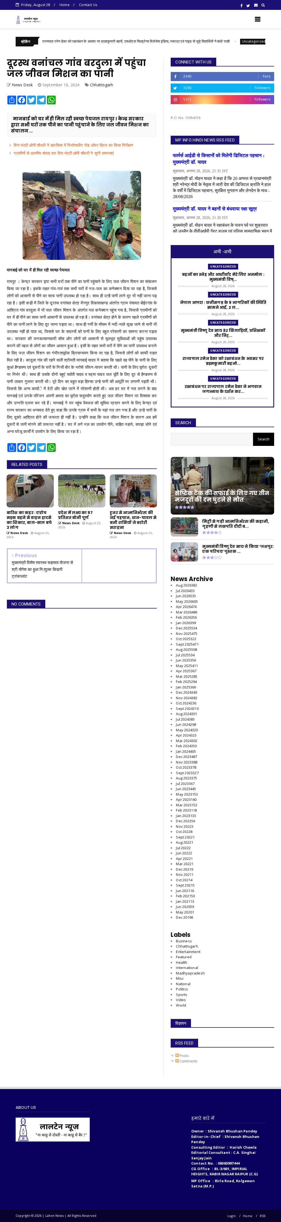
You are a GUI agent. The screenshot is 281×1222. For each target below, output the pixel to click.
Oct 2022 (184, 831)
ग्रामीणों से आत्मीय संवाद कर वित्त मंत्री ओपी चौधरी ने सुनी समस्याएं (64, 153)
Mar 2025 (186, 676)
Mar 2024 (186, 740)
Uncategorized (226, 41)
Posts (184, 1055)
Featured (184, 956)
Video (181, 999)
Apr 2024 (186, 735)
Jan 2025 (186, 687)
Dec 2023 (186, 756)
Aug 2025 (186, 649)
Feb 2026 (186, 617)
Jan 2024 (186, 751)
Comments (188, 1061)
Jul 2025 (185, 654)
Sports (181, 994)
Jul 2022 (183, 847)
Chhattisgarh (101, 84)
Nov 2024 (186, 697)
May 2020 (185, 912)
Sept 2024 (187, 708)
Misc (180, 978)
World (181, 1005)
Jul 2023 (185, 783)
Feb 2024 (186, 745)
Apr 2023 (186, 799)
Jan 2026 (186, 622)
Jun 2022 (184, 853)
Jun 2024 (186, 724)
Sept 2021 (185, 885)
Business (184, 940)
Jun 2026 (186, 595)
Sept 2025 (187, 644)
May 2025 (187, 665)
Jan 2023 (186, 815)
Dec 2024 (186, 692)
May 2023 (187, 794)
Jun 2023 (186, 788)
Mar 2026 (186, 612)
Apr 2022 (184, 858)
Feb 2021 (185, 895)
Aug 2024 (186, 713)
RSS (262, 1216)
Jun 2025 (186, 660)
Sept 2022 (185, 837)
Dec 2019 (184, 917)
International (187, 967)
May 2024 (187, 729)
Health (181, 962)
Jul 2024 (185, 719)
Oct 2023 (186, 767)
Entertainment (188, 951)
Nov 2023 (186, 762)
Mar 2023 (186, 804)
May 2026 (187, 601)
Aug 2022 (184, 842)
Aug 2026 (186, 585)
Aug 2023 (186, 778)
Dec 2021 (184, 869)
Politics (182, 989)
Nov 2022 (184, 826)
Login (231, 1216)
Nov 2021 (184, 874)
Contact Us (88, 4)
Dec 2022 (185, 820)
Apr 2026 (186, 606)
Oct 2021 (184, 879)
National (183, 983)
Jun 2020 (185, 906)
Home (65, 4)
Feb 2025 (186, 681)
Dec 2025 (186, 628)
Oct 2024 (186, 703)
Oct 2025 (186, 638)
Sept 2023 (187, 772)
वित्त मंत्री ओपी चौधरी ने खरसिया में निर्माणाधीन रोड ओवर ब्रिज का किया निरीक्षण (73, 145)
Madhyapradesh (190, 973)
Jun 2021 (185, 890)
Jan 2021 (185, 901)
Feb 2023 (186, 810)
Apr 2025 (186, 670)
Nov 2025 (186, 633)
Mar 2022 (184, 863)
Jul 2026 (185, 590)
